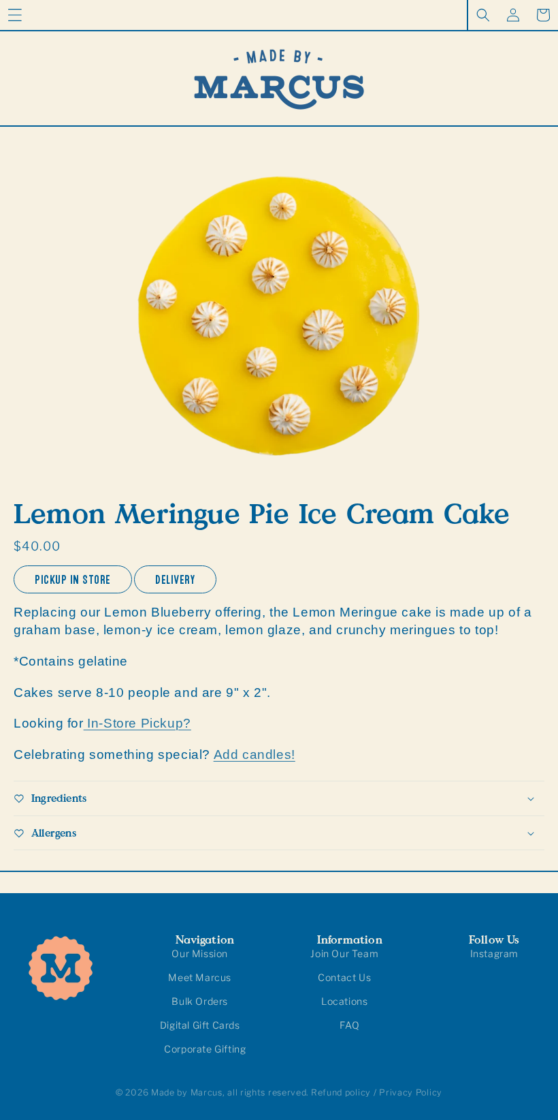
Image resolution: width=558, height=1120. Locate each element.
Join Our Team (344, 953)
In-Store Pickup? (137, 723)
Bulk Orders (199, 1001)
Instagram (494, 953)
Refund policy (341, 1092)
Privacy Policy (410, 1092)
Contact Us (344, 977)
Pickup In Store (73, 577)
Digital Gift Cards (200, 1025)
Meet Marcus (199, 977)
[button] (15, 15)
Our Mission (199, 953)
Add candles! (254, 754)
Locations (344, 1001)
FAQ (349, 1025)
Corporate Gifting (205, 1049)
